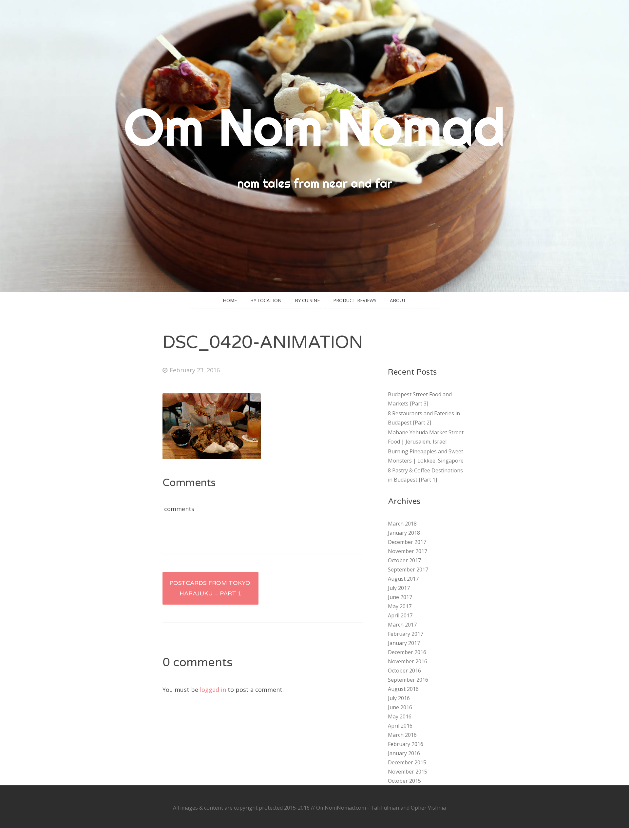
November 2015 (407, 771)
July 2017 (399, 587)
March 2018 (402, 523)
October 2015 (404, 780)
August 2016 (403, 689)
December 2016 (407, 652)
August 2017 (403, 578)
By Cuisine (307, 300)
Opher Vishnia (428, 807)
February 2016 (405, 744)
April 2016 (400, 725)
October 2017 (404, 560)
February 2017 (405, 633)
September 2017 (408, 569)
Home (230, 300)
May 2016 (399, 716)
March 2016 (402, 734)
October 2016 (404, 670)
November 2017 (407, 551)
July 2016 (399, 698)
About (398, 300)
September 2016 (408, 679)
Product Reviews (354, 300)
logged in (213, 689)
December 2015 (407, 762)
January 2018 (404, 532)
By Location (265, 300)
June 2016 (400, 707)
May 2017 (399, 606)
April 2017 (400, 615)
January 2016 (404, 753)
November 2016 (407, 661)
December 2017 (407, 542)
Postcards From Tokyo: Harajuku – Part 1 (210, 588)
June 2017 (400, 597)
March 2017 (402, 624)
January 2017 (404, 643)
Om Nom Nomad (314, 126)
